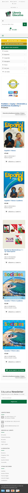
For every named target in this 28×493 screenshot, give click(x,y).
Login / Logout (4, 444)
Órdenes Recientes (5, 437)
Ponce (5, 65)
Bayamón (6, 54)
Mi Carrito (14, 1)
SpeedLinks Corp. (13, 487)
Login (14, 3)
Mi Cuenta (6, 1)
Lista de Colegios (5, 478)
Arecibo (6, 51)
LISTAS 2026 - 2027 (15, 41)
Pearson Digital (4, 475)
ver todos (7, 71)
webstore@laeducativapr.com (12, 425)
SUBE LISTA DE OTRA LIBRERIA (14, 43)
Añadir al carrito (14, 161)
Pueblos (4, 104)
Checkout (22, 1)
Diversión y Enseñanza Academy (14, 105)
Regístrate (14, 401)
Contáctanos (4, 480)
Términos (3, 457)
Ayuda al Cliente (5, 460)
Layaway (3, 471)
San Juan (6, 68)
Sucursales (3, 462)
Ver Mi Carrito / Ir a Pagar (16, 370)
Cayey (12, 104)
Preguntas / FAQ (5, 455)
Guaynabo (7, 58)
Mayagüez (7, 61)
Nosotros (3, 453)
